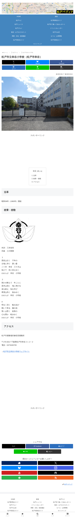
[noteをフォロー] (55, 473)
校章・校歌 (37, 178)
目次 (34, 171)
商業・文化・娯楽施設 (37, 508)
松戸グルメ (13, 505)
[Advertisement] (37, 150)
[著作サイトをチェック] (19, 463)
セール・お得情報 (62, 508)
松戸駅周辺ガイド (13, 502)
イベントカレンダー (37, 505)
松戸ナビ (62, 499)
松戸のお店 (13, 508)
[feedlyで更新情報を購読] (19, 478)
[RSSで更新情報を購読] (55, 478)
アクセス (36, 182)
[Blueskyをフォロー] (19, 468)
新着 (37, 499)
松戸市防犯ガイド (37, 510)
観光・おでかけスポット (62, 505)
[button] (61, 67)
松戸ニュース (37, 502)
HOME (13, 499)
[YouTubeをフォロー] (19, 473)
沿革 (34, 175)
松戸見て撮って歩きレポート (62, 502)
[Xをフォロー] (55, 463)
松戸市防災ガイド (13, 510)
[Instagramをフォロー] (55, 468)
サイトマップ (62, 510)
